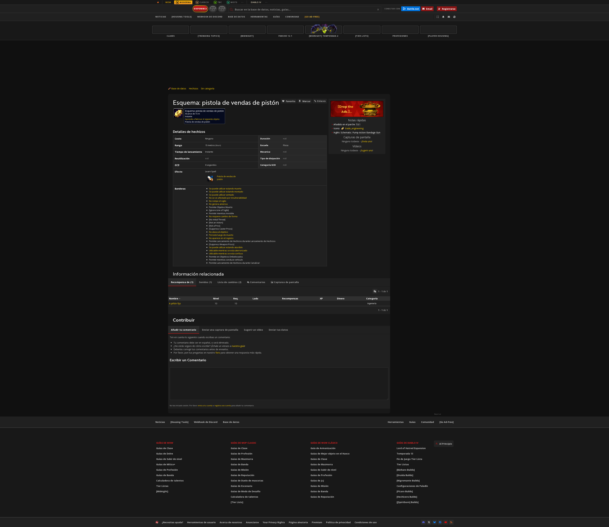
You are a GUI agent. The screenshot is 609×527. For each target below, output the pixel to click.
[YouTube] (445, 522)
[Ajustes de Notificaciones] (443, 16)
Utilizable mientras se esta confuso (226, 253)
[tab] (182, 282)
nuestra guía (238, 345)
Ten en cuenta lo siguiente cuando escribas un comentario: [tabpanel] (216, 371)
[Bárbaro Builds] (406, 469)
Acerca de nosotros (231, 522)
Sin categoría (207, 88)
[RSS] (451, 522)
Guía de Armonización (323, 448)
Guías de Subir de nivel (169, 458)
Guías (276, 16)
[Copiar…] (375, 291)
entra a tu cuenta (205, 405)
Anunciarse (252, 522)
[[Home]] (171, 9)
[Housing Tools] (179, 422)
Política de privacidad (338, 522)
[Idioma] (454, 16)
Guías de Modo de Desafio (245, 491)
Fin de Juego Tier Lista (409, 458)
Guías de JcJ (317, 480)
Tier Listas (162, 485)
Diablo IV (259, 2)
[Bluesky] (434, 522)
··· (242, 2)
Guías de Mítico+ (165, 464)
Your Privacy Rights (274, 522)
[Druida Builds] (405, 475)
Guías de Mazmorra (242, 458)
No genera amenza (218, 204)
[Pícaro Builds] (405, 491)
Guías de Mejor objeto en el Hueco (330, 453)
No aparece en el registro (221, 238)
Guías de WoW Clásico (324, 442)
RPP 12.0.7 (222, 9)
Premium (317, 522)
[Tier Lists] (237, 502)
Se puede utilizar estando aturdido (226, 247)
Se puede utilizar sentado (221, 194)
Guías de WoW (164, 442)
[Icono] (178, 113)
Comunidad (292, 16)
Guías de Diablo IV (407, 442)
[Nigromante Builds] (408, 480)
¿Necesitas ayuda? (172, 522)
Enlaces (321, 101)
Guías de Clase (164, 448)
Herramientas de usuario (201, 522)
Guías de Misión (240, 469)
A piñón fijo (175, 303)
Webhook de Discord (210, 16)
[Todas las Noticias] (157, 2)
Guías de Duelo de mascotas (247, 480)
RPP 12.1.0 (213, 9)
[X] (429, 522)
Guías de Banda (165, 475)
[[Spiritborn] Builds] (408, 502)
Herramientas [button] (259, 16)
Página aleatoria (298, 522)
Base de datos (236, 16)
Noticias (160, 16)
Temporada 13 (405, 453)
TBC (220, 2)
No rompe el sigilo (217, 201)
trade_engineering (354, 128)
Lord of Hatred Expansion (411, 448)
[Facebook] (440, 522)
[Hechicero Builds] (407, 496)
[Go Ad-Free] (312, 16)
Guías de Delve (164, 453)
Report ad (437, 414)
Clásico (204, 2)
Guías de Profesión (167, 469)
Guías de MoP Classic (243, 442)
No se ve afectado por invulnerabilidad (228, 197)
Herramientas (396, 422)
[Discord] (423, 522)
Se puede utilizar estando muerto (225, 188)
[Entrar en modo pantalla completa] (437, 16)
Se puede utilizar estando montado (226, 191)
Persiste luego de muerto (221, 234)
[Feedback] (448, 16)
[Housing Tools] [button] (182, 16)
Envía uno (367, 141)
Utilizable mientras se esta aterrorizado (228, 250)
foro (218, 352)
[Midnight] (162, 491)
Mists (234, 2)
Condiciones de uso (366, 522)
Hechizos (193, 88)
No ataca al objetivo (218, 231)
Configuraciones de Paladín (412, 485)
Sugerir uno (367, 150)
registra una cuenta (222, 405)
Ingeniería (371, 303)
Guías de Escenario (241, 485)
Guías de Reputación (242, 475)
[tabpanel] (279, 300)
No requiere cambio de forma (223, 216)
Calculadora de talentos (170, 480)
